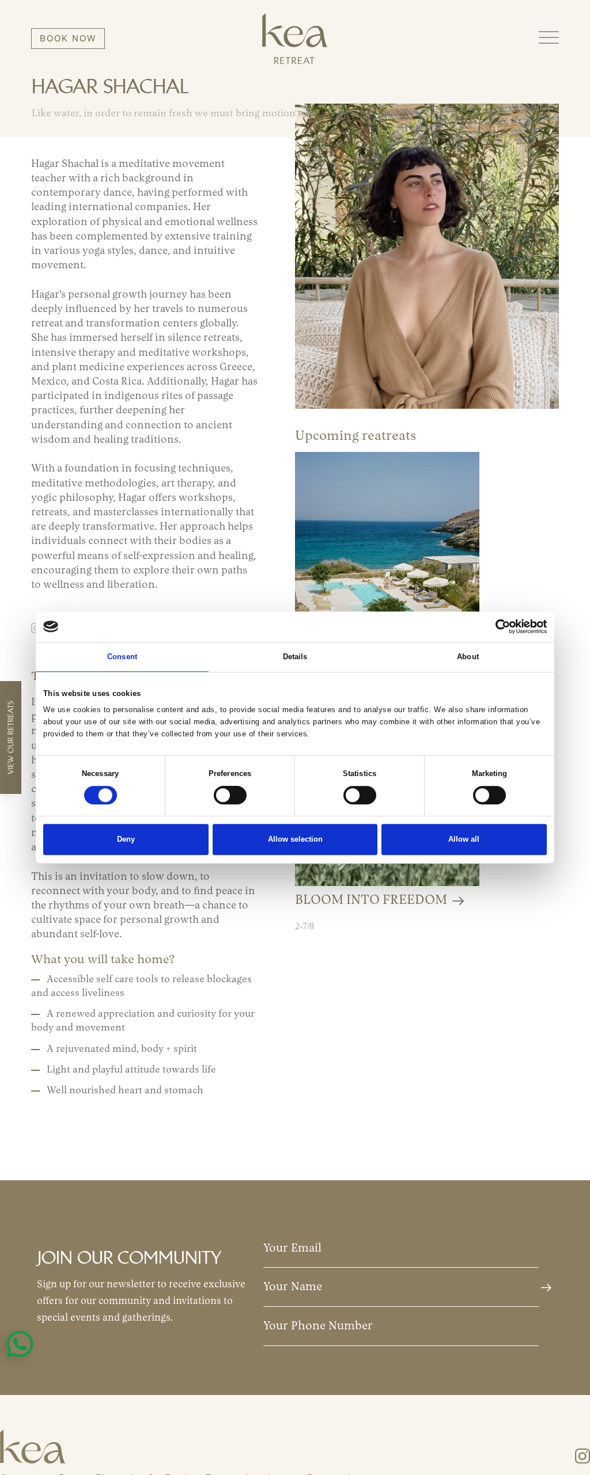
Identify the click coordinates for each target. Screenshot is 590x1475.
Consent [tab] (122, 656)
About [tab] (468, 656)
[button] (549, 38)
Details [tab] (295, 656)
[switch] (230, 795)
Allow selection (295, 839)
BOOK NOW (68, 38)
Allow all (463, 839)
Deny (126, 839)
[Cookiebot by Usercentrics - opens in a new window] (496, 626)
